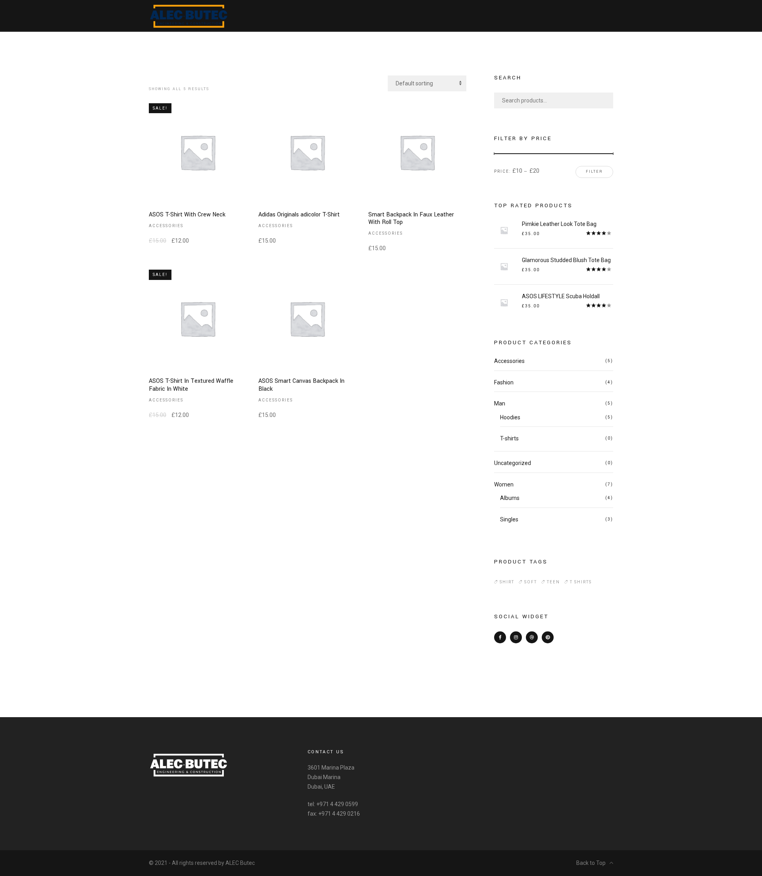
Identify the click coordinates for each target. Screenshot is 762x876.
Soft (530, 582)
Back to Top (591, 863)
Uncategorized (512, 463)
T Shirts (581, 582)
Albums (510, 498)
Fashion (504, 382)
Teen (553, 582)
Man (499, 403)
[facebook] (500, 637)
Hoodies (510, 417)
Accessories (166, 226)
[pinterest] (548, 637)
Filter (594, 171)
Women (504, 484)
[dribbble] (532, 637)
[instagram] (516, 637)
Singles (509, 519)
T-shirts (509, 438)
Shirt (507, 582)
